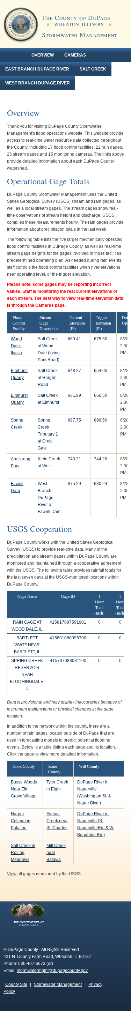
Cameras (75, 55)
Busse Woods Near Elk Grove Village (24, 789)
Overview (42, 55)
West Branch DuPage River (37, 83)
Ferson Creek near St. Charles (57, 820)
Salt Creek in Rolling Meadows (23, 852)
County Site (16, 984)
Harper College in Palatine (20, 820)
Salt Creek (93, 69)
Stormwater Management (58, 984)
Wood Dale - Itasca (16, 345)
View (11, 873)
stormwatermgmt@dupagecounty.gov (52, 970)
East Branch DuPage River (37, 69)
